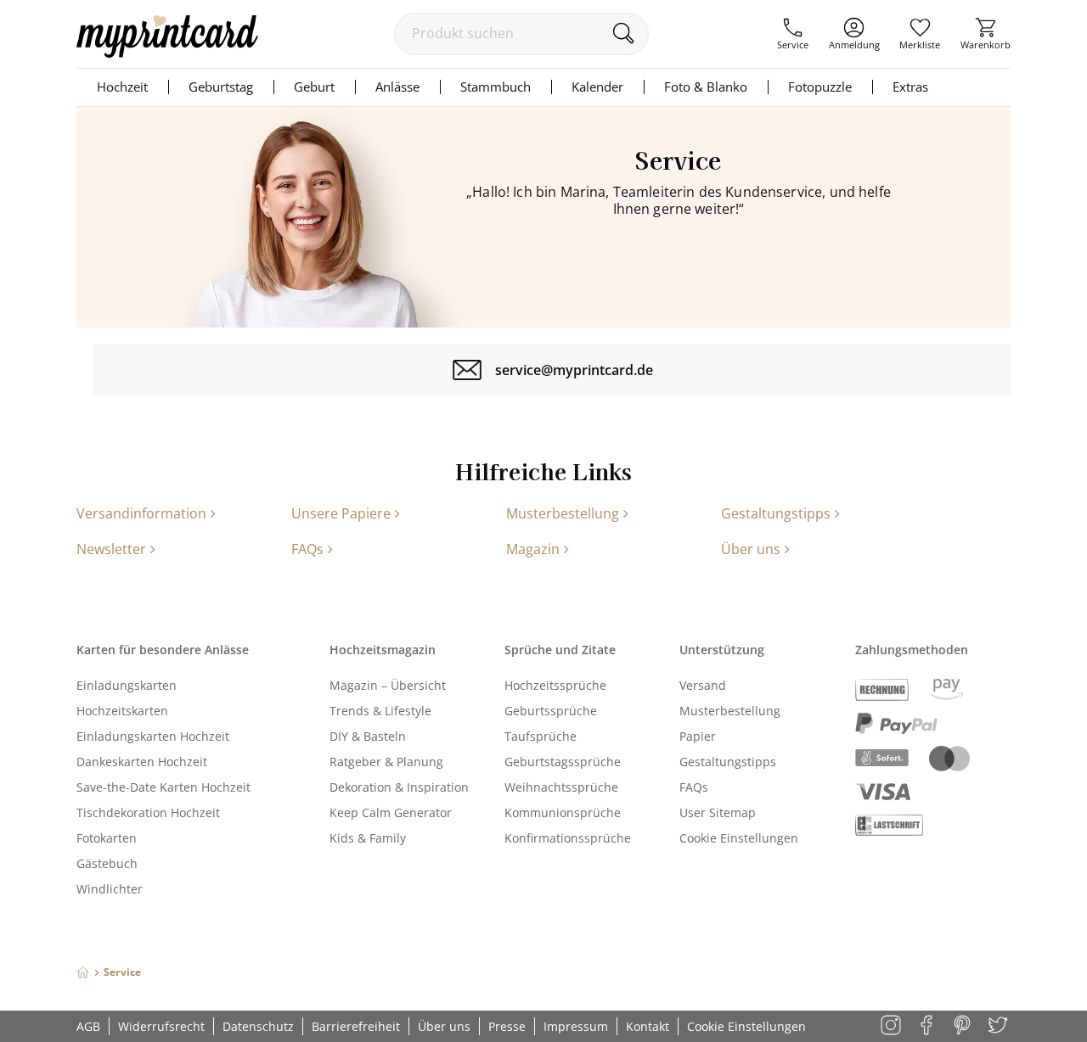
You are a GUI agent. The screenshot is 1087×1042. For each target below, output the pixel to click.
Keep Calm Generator (390, 812)
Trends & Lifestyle (380, 711)
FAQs (307, 549)
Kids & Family (367, 838)
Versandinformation (141, 513)
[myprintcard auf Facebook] (927, 1026)
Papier (697, 736)
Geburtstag (221, 86)
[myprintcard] (167, 52)
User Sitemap (717, 812)
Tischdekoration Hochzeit (148, 812)
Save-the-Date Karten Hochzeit (163, 787)
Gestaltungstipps (776, 513)
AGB (88, 1026)
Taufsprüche (540, 736)
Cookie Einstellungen (738, 838)
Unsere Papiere (341, 513)
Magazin (533, 549)
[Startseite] (82, 972)
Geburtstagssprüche (562, 761)
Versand (702, 685)
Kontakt (647, 1026)
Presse (507, 1026)
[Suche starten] (623, 33)
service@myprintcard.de (574, 370)
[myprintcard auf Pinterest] (963, 1026)
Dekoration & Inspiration (399, 787)
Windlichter (109, 889)
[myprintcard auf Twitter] (999, 1026)
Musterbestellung (562, 513)
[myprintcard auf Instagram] (892, 1026)
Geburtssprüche (550, 711)
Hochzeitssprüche (555, 685)
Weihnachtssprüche (561, 787)
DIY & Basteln (367, 736)
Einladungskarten (126, 685)
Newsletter (111, 549)
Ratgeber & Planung (386, 761)
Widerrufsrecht (161, 1026)
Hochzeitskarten (122, 711)
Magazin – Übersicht (387, 685)
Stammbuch (495, 86)
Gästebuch (107, 863)
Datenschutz (258, 1026)
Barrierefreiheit (356, 1026)
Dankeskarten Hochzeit (141, 761)
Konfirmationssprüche (567, 838)
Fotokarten (106, 838)
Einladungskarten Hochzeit (152, 736)
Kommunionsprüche (562, 812)
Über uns (750, 549)
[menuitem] (792, 34)
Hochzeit (122, 86)
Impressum (576, 1026)
